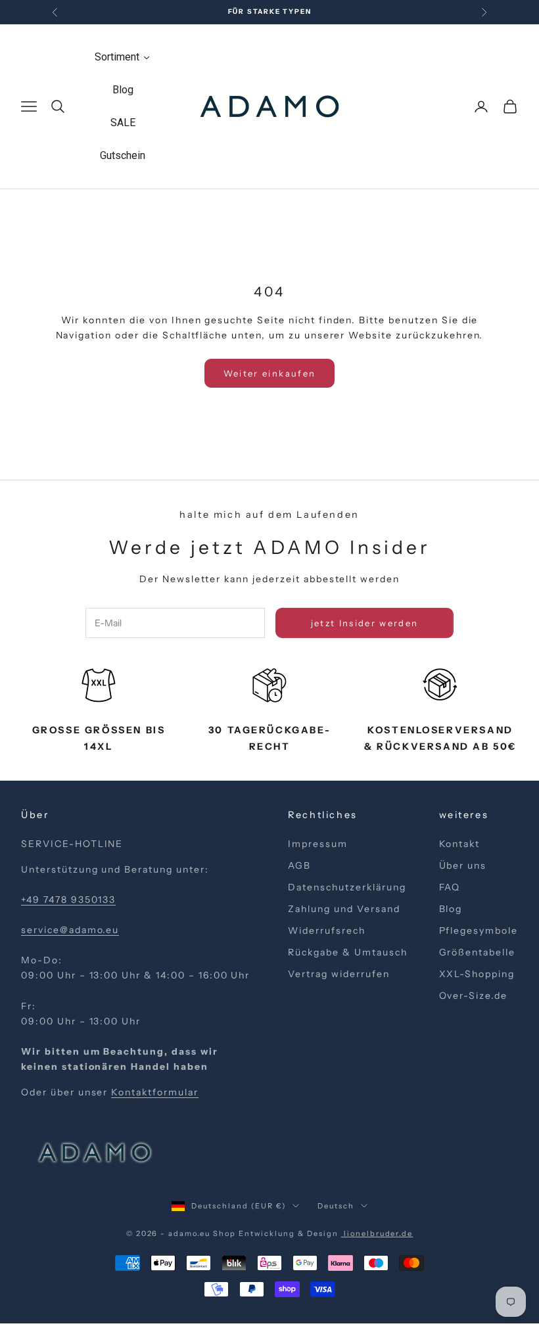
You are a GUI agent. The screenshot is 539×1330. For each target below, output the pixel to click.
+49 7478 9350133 (68, 900)
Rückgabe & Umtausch (347, 952)
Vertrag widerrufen (338, 974)
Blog (451, 909)
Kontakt (459, 844)
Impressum (318, 844)
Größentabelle (477, 952)
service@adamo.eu (70, 930)
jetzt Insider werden (365, 623)
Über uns (463, 865)
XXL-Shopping (477, 974)
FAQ (450, 887)
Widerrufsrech (326, 930)
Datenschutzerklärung (347, 887)
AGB (299, 865)
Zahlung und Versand (344, 909)
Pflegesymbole (478, 930)
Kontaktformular (154, 1092)
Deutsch (335, 1205)
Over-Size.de (473, 995)
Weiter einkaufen (269, 373)
